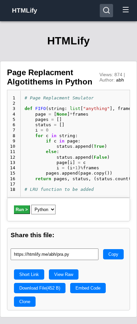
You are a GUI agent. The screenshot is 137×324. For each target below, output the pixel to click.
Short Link (29, 274)
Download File (39, 288)
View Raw (63, 274)
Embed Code (87, 288)
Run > (22, 209)
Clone (24, 301)
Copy (113, 254)
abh (120, 79)
